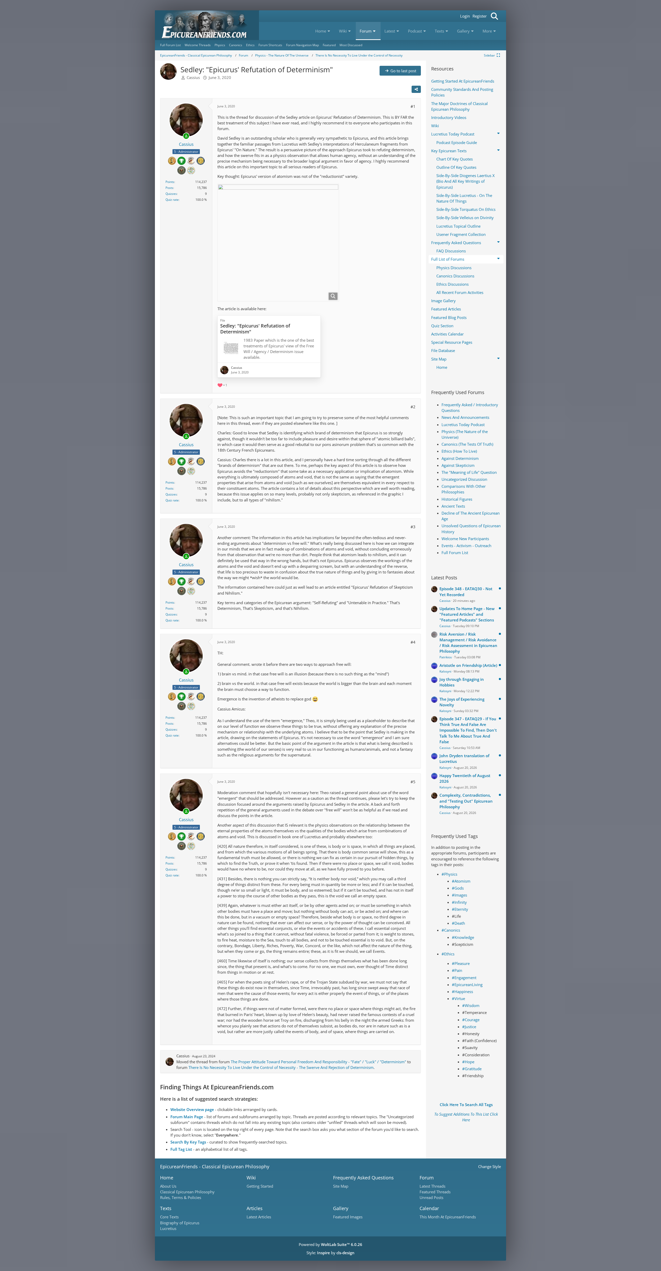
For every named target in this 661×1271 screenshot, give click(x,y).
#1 (413, 106)
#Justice (469, 1026)
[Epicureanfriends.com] (207, 25)
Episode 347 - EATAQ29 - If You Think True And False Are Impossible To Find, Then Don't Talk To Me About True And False (468, 730)
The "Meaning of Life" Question (469, 472)
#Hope (468, 1061)
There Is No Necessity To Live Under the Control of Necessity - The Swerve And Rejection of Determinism (281, 1067)
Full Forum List (455, 552)
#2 (413, 406)
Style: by (330, 1252)
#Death (458, 923)
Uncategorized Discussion (464, 479)
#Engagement (464, 977)
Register (480, 16)
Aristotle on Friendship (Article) (468, 665)
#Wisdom (470, 1005)
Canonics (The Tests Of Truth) (467, 444)
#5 (413, 781)
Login (465, 16)
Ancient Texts (453, 506)
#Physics (449, 874)
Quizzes (171, 193)
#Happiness (462, 991)
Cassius (193, 77)
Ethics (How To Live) (459, 451)
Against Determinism (460, 458)
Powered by (330, 1244)
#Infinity (459, 902)
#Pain (457, 970)
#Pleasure (461, 963)
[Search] (494, 16)
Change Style (489, 1166)
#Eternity (460, 909)
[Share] (416, 89)
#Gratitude (472, 1068)
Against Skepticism (458, 465)
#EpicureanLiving (467, 984)
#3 (413, 526)
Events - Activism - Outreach (466, 545)
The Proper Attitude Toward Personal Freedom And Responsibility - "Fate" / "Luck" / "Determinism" (318, 1061)
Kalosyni (445, 671)
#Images (459, 895)
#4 (413, 642)
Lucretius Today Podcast (463, 424)
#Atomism (461, 881)
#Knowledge (463, 937)
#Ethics (448, 953)
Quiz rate (172, 199)
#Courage (470, 1019)
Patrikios (445, 657)
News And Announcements (465, 417)
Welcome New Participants (465, 538)
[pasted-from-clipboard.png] (278, 242)
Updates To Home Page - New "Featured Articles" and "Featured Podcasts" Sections (466, 614)
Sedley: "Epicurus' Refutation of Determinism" (255, 329)
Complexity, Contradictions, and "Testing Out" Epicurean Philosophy (466, 801)
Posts (169, 188)
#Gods (458, 888)
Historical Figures (457, 499)
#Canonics (451, 930)
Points (170, 182)
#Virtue (458, 998)
